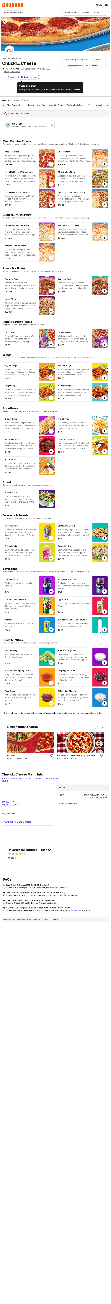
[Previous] (3, 105)
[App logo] (12, 5)
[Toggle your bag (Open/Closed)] (106, 5)
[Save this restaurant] (51, 755)
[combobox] (85, 13)
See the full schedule (68, 803)
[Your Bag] (106, 5)
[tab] (16, 105)
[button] (13, 12)
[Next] (107, 105)
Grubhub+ (75, 910)
